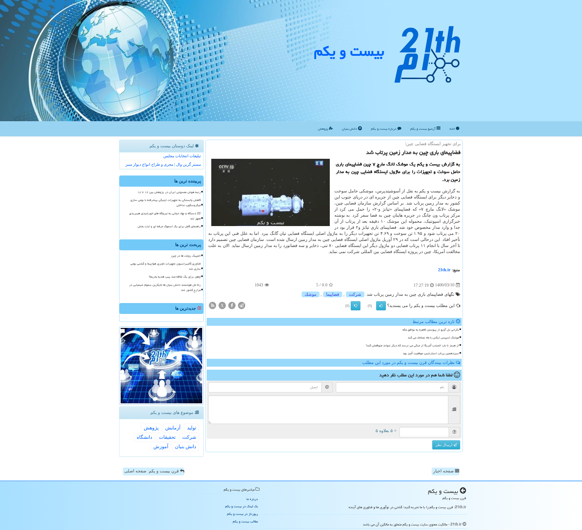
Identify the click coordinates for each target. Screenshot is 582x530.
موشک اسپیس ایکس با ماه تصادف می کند (433, 338)
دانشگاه (144, 437)
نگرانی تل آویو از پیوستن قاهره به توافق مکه (431, 330)
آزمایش (172, 427)
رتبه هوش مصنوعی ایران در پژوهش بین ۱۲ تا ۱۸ (169, 192)
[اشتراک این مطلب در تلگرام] (241, 305)
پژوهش (323, 128)
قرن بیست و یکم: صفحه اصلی (152, 471)
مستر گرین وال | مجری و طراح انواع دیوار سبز (163, 164)
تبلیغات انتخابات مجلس (182, 156)
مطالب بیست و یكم (245, 521)
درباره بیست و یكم (384, 128)
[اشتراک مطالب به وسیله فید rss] (212, 305)
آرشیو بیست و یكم (423, 128)
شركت (355, 294)
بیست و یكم (349, 51)
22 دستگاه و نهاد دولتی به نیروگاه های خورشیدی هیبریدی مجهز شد (165, 216)
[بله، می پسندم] (381, 305)
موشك (310, 294)
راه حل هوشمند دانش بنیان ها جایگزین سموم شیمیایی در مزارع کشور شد (165, 287)
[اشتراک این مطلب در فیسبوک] (232, 305)
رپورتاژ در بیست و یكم (242, 514)
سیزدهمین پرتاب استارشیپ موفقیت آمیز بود (431, 353)
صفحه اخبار (444, 471)
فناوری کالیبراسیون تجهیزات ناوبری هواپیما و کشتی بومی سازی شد (165, 266)
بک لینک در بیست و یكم (241, 506)
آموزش (160, 446)
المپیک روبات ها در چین (186, 256)
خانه (453, 128)
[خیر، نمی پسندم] (355, 305)
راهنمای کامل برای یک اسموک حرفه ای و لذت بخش (169, 226)
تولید (191, 427)
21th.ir (444, 270)
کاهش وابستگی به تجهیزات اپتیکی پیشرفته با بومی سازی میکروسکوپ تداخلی (165, 202)
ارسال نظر (444, 445)
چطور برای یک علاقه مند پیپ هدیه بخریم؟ (175, 277)
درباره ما (252, 499)
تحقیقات (167, 437)
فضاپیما (332, 294)
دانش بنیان (350, 128)
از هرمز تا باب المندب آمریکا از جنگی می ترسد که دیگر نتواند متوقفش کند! (412, 345)
